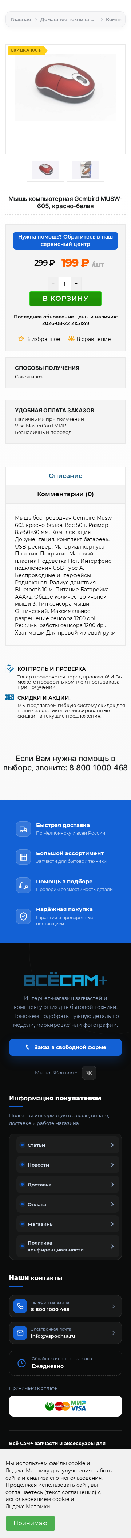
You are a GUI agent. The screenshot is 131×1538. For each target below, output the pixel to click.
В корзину (65, 298)
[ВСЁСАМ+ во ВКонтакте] (89, 1073)
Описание (66, 475)
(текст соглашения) (70, 1492)
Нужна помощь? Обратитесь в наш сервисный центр (65, 240)
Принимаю (30, 1523)
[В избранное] (40, 339)
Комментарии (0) (65, 494)
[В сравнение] (90, 339)
